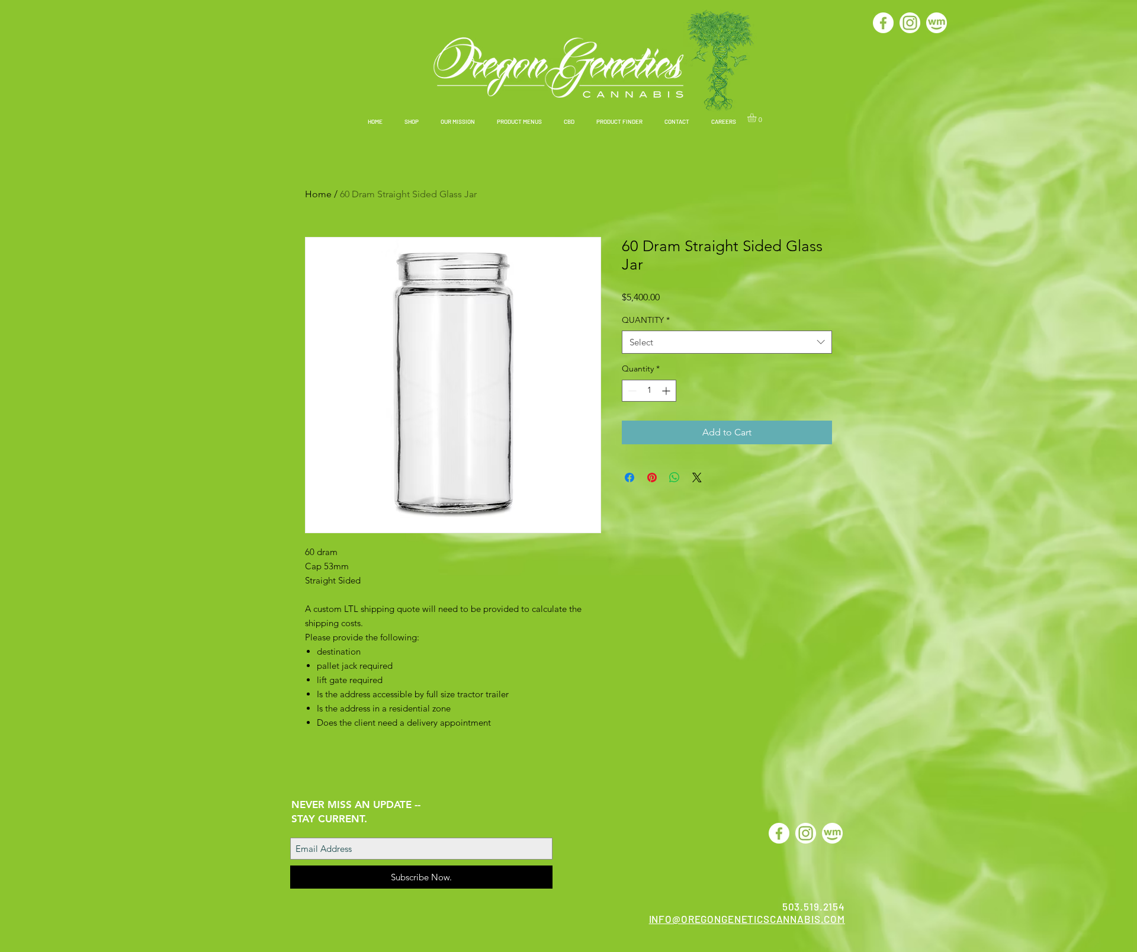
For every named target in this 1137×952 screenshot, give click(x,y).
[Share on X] (697, 477)
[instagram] (910, 22)
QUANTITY (646, 320)
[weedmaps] (936, 22)
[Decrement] (631, 390)
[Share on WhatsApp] (674, 477)
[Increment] (667, 390)
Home (318, 194)
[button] (411, 121)
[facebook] (883, 22)
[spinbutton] (649, 390)
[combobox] (727, 342)
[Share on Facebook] (629, 477)
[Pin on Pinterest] (652, 477)
